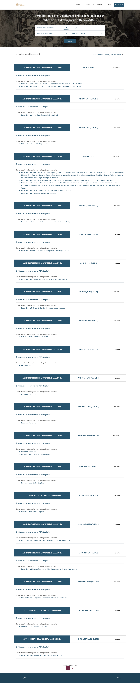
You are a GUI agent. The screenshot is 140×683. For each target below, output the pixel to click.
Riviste (78, 5)
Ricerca (120, 5)
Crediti (109, 5)
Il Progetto (90, 5)
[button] (87, 28)
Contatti (100, 5)
